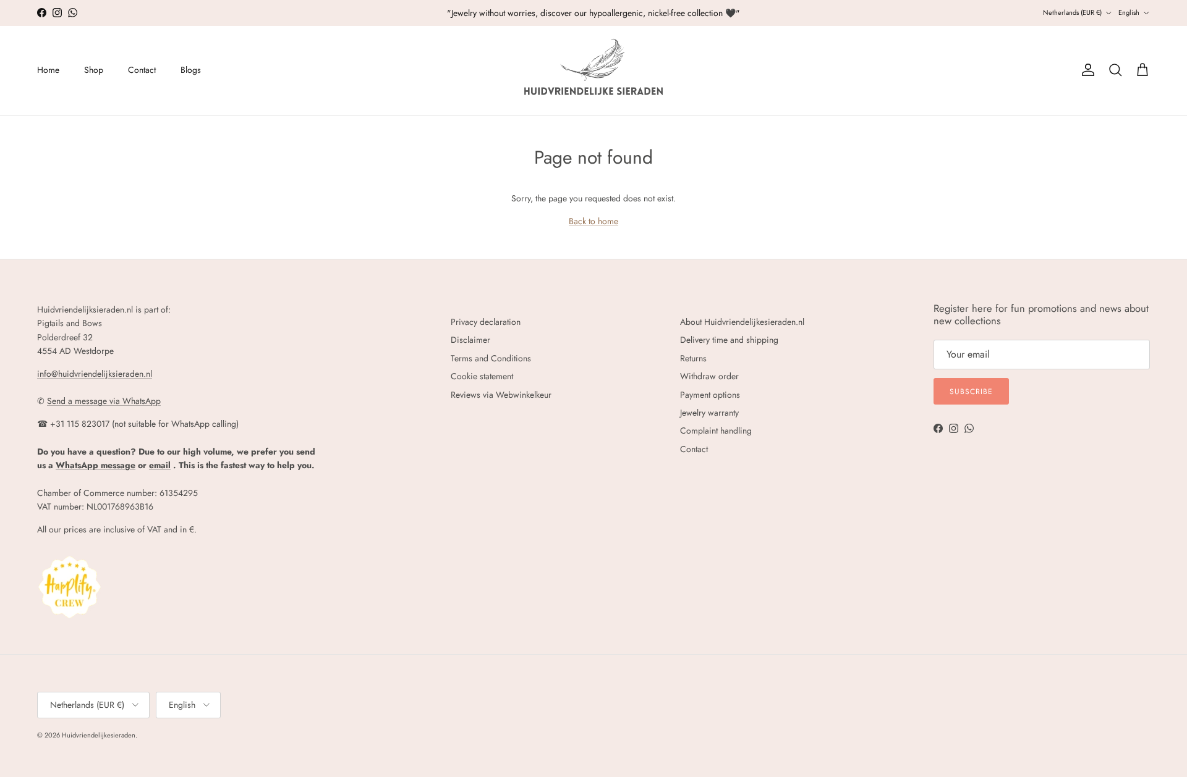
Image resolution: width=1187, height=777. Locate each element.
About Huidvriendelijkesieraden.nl (742, 322)
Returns (693, 358)
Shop (93, 70)
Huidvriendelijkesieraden (98, 735)
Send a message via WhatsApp (104, 401)
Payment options (710, 394)
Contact (142, 70)
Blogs (191, 70)
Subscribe (971, 391)
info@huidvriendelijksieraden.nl (94, 374)
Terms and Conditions (491, 358)
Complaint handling (716, 430)
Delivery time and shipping (729, 340)
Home (48, 70)
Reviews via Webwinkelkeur (501, 394)
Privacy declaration (486, 322)
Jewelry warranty (709, 412)
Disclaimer (470, 340)
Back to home (593, 221)
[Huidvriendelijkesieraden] (593, 70)
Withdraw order (709, 376)
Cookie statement (482, 376)
